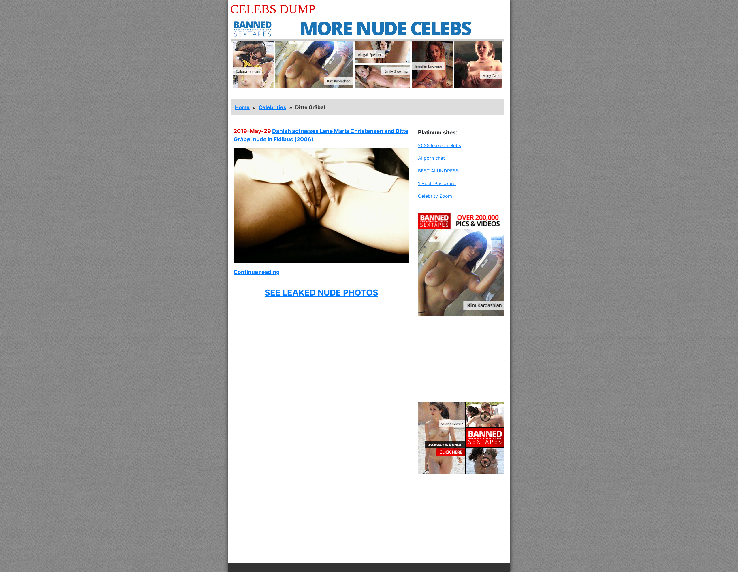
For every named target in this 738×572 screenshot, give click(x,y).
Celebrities (272, 107)
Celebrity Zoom (435, 196)
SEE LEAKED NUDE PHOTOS (321, 293)
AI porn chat (431, 158)
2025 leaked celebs (439, 145)
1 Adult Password (437, 183)
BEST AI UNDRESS (438, 171)
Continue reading (257, 272)
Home (242, 107)
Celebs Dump (272, 9)
